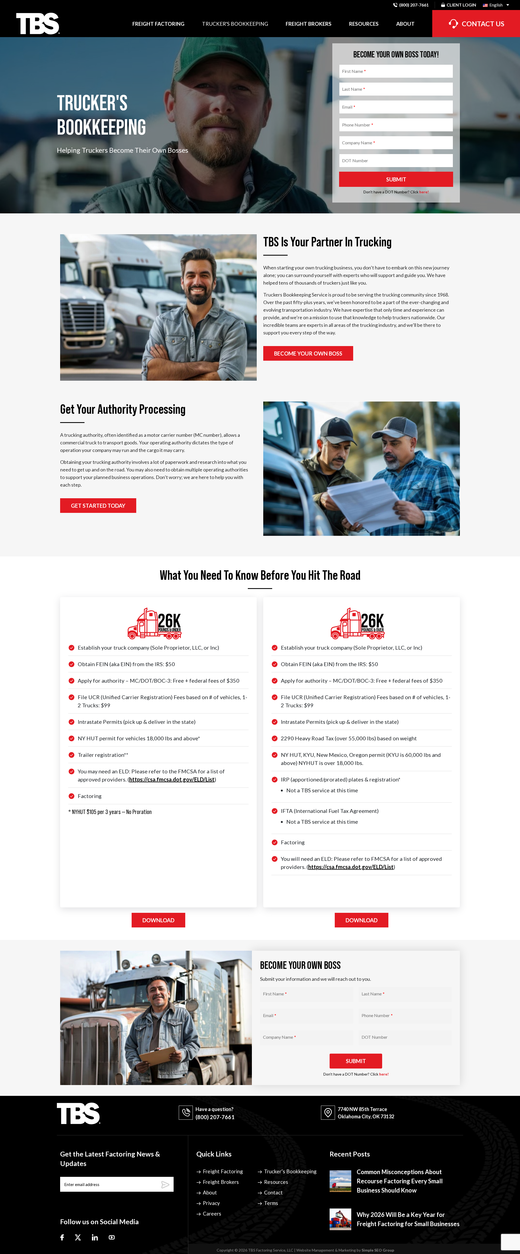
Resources (364, 24)
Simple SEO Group (378, 1250)
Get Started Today (98, 505)
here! (424, 192)
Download (158, 920)
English (496, 4)
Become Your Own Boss (308, 353)
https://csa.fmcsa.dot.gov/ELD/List (171, 779)
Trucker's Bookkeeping (235, 24)
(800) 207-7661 (414, 4)
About (405, 24)
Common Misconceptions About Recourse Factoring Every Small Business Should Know (400, 1181)
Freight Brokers (309, 24)
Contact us (483, 23)
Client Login (461, 4)
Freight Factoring (158, 24)
